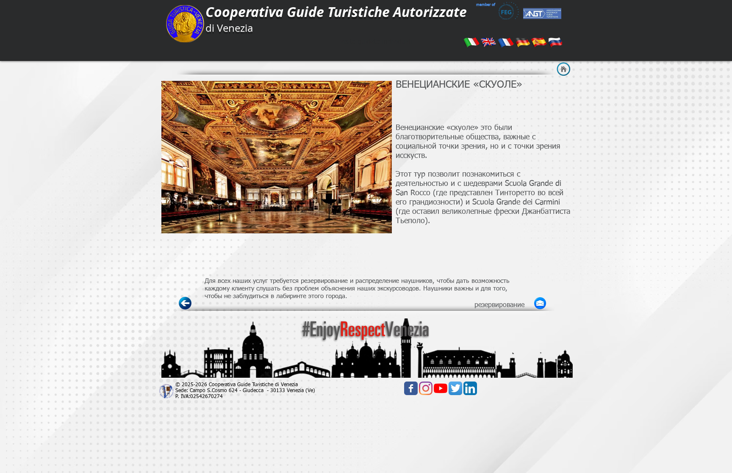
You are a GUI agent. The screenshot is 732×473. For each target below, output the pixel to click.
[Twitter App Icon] (455, 388)
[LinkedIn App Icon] (470, 388)
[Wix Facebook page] (411, 388)
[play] (379, 220)
